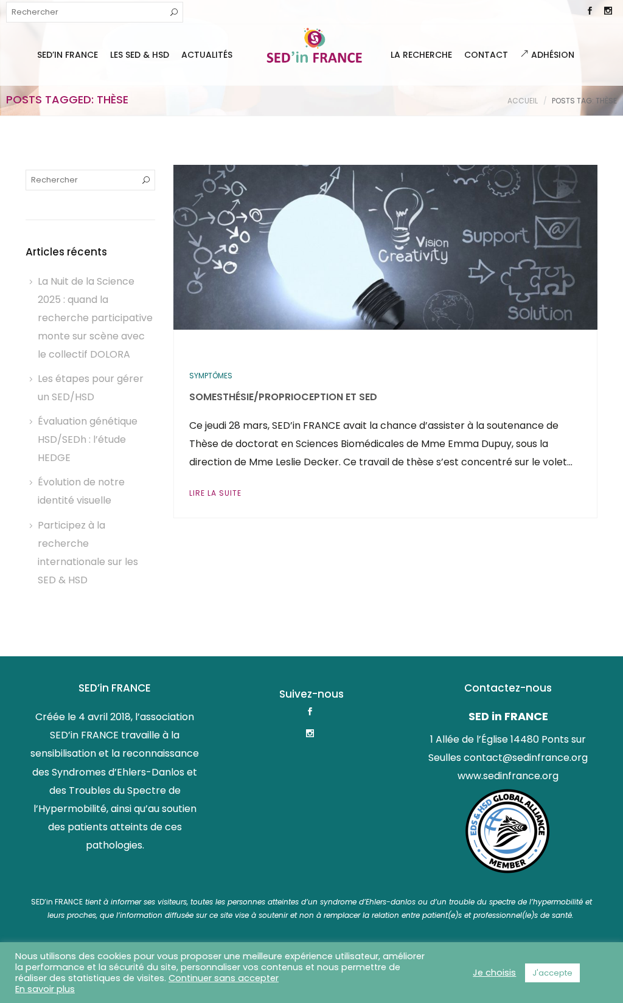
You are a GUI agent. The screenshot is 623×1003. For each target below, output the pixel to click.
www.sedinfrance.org (508, 776)
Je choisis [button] (494, 972)
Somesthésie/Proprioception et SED (283, 397)
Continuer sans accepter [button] (224, 978)
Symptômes (210, 375)
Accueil (522, 100)
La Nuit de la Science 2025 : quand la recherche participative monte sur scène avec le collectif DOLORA (95, 317)
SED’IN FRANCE (67, 55)
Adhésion (551, 55)
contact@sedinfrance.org (526, 758)
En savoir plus (45, 989)
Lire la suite (215, 493)
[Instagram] (608, 12)
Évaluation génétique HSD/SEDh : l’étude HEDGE (87, 439)
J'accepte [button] (552, 973)
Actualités (206, 55)
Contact (486, 55)
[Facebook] (589, 12)
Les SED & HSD (139, 55)
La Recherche (421, 55)
